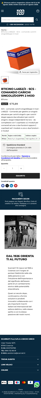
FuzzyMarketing (31, 393)
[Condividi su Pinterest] (15, 185)
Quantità (4, 164)
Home (3, 30)
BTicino (4, 99)
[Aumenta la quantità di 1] (21, 168)
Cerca (20, 389)
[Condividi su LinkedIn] (11, 185)
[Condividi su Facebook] (3, 185)
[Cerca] (37, 19)
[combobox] (17, 19)
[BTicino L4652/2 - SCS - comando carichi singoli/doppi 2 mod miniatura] (5, 80)
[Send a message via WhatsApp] (37, 385)
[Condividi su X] (7, 185)
